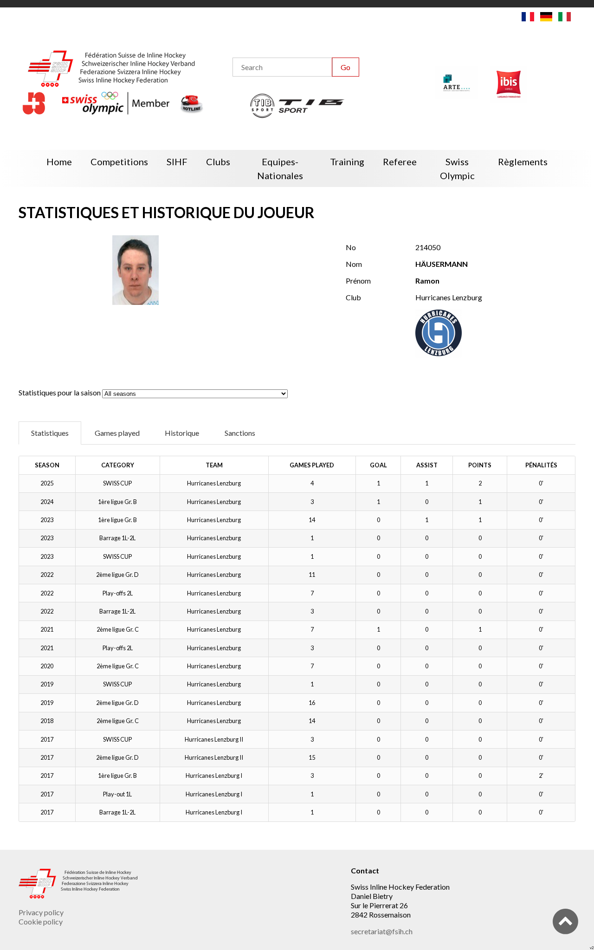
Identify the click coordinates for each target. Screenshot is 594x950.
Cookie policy (41, 921)
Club (353, 297)
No (351, 247)
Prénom (358, 280)
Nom (354, 263)
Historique (182, 432)
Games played (117, 432)
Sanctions (240, 432)
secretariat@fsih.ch (382, 931)
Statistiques (50, 432)
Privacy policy (41, 912)
